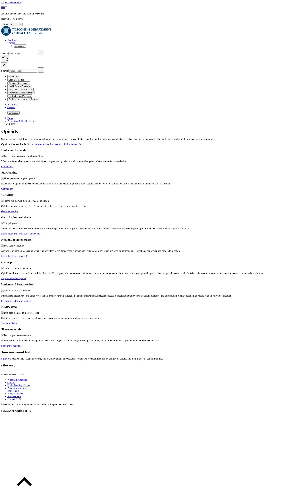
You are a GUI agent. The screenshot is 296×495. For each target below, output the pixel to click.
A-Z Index (12, 40)
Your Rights (13, 391)
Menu (5, 61)
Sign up (5, 358)
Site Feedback (14, 396)
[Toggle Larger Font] (2, 6)
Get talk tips (7, 189)
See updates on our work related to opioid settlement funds (55, 144)
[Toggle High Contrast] (5, 6)
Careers (11, 43)
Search (4, 53)
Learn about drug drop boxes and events (20, 233)
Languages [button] (20, 46)
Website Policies (15, 393)
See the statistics (9, 323)
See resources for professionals (16, 301)
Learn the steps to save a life (15, 256)
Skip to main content (11, 2)
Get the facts (7, 166)
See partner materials (11, 345)
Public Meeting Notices (18, 385)
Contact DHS (14, 399)
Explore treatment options (13, 278)
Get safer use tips (9, 211)
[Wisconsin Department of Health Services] (26, 35)
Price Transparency (16, 388)
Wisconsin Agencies (17, 379)
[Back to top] (24, 492)
